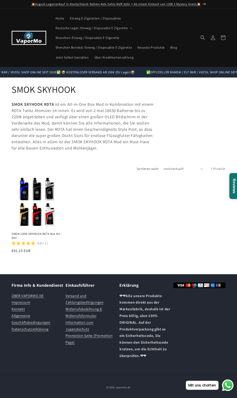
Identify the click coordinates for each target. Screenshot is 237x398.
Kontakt (18, 309)
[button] (93, 28)
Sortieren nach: (148, 169)
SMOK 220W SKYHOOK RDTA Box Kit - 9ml (37, 236)
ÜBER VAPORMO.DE (28, 295)
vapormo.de (123, 387)
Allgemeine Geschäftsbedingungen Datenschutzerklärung (31, 322)
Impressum (21, 302)
